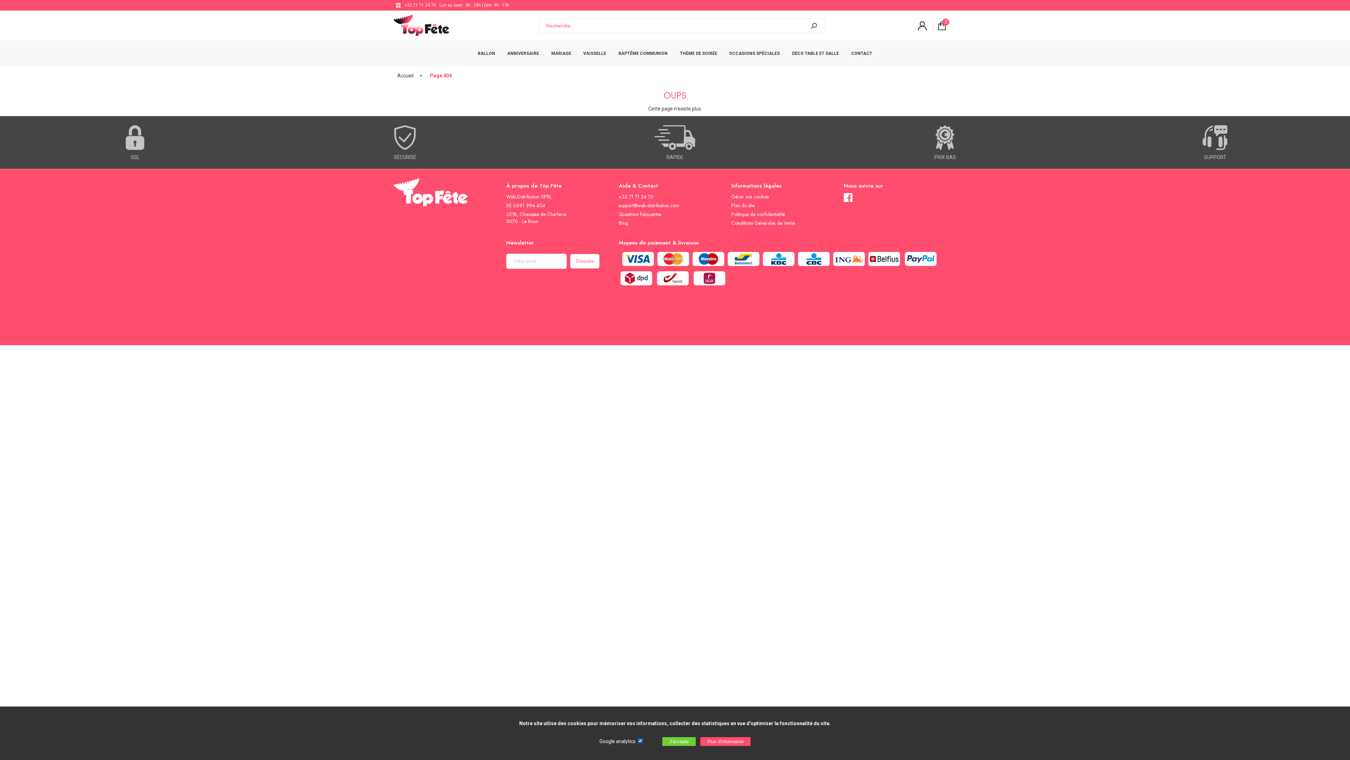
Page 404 (441, 75)
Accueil (405, 75)
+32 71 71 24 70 (420, 5)
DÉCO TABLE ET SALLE (815, 53)
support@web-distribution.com (649, 205)
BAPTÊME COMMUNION (643, 53)
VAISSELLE (594, 53)
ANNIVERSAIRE (523, 53)
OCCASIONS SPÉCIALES (754, 53)
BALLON (486, 53)
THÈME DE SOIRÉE (698, 53)
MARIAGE (561, 53)
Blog (623, 223)
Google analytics (617, 741)
